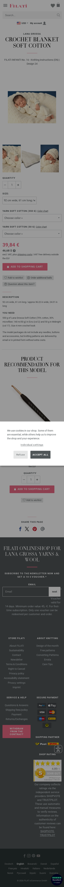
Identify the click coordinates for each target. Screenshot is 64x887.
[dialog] (32, 443)
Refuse (20, 454)
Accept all (40, 454)
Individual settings (32, 444)
